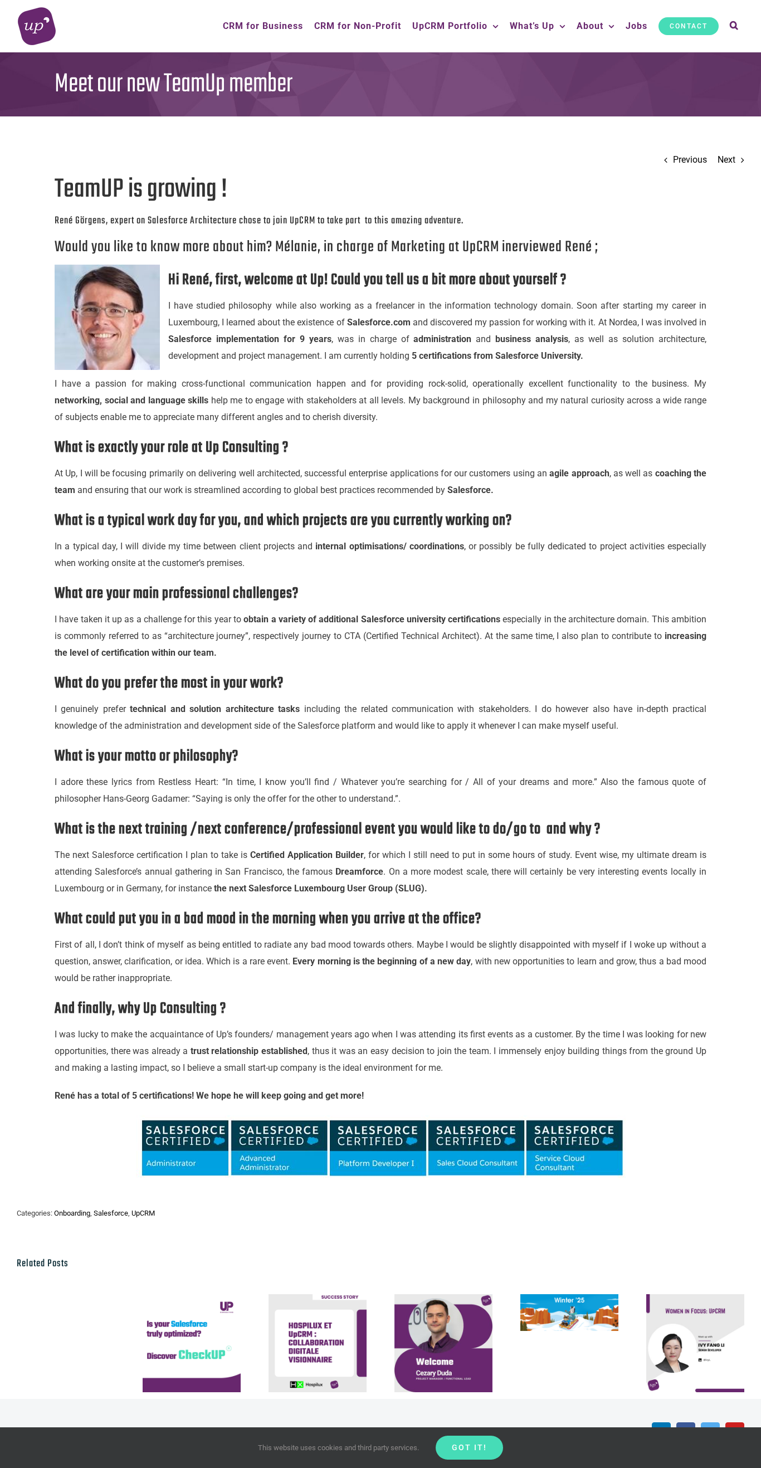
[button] (734, 26)
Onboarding (72, 1213)
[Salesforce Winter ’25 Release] (569, 1312)
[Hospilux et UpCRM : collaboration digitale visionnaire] (318, 1343)
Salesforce (111, 1213)
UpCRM (143, 1213)
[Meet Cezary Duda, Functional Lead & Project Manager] (443, 1343)
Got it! (469, 1447)
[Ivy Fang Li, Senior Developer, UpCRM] (695, 1343)
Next (726, 159)
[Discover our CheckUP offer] (192, 1343)
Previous (690, 159)
